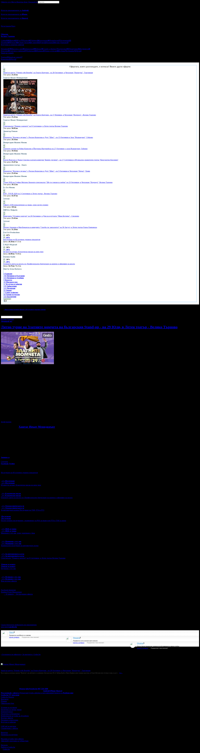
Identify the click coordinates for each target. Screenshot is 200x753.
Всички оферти (7, 718)
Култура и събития (8, 722)
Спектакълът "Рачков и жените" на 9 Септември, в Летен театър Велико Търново (35, 126)
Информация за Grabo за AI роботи (15, 716)
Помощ (4, 701)
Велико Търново (7, 319)
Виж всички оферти (9, 581)
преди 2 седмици (78, 643)
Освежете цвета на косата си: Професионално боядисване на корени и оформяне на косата (39, 264)
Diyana (140, 643)
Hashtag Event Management (11, 592)
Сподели (4, 462)
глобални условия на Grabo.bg (29, 418)
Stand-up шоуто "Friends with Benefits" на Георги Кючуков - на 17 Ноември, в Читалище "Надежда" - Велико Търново (49, 115)
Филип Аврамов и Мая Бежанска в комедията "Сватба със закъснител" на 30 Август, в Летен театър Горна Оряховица (50, 227)
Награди (4, 745)
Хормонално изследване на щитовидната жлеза (19, 546)
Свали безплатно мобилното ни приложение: (19, 625)
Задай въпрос (6, 422)
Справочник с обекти (9, 728)
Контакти (4, 699)
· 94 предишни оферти (23, 594)
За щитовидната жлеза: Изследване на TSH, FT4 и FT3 (22, 510)
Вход (13, 26)
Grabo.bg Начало (7, 697)
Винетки (4, 733)
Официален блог (7, 703)
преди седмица (14, 637)
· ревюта (9, 594)
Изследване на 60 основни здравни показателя (21, 239)
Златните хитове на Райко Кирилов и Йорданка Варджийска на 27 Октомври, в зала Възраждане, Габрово (45, 149)
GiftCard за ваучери (8, 726)
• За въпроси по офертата (11, 654)
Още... (121, 673)
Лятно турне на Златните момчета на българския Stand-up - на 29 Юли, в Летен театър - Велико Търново (89, 327)
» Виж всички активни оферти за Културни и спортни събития (25, 309)
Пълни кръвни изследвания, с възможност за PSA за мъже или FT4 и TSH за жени (33, 521)
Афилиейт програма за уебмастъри (14, 741)
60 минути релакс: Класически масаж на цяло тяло (23, 252)
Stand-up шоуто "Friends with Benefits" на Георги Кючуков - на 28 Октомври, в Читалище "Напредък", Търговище (48, 73)
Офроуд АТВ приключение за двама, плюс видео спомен (25, 205)
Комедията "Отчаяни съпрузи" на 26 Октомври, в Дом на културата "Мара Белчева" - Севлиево (41, 216)
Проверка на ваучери (9, 735)
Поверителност (7, 712)
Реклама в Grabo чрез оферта (12, 739)
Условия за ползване (9, 707)
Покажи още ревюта (9, 650)
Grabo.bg (6, 749)
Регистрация (6, 26)
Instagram (12, 590)
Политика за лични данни (11, 710)
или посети (9, 627)
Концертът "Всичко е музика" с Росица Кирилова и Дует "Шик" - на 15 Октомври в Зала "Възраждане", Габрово (48, 137)
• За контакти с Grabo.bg (31, 654)
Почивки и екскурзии (9, 720)
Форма (22, 689)
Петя (11, 632)
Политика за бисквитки (10, 714)
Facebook (5, 590)
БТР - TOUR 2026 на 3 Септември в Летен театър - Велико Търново (30, 194)
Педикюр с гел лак (8, 569)
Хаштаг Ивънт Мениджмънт (37, 426)
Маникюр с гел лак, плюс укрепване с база (18, 533)
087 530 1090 (43, 689)
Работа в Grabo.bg (8, 747)
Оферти (6, 2)
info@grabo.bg (31, 689)
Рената (76, 638)
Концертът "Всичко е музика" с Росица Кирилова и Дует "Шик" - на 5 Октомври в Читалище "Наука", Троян (46, 171)
